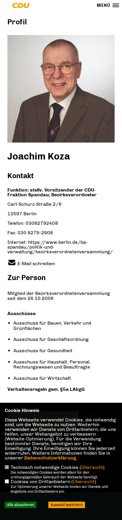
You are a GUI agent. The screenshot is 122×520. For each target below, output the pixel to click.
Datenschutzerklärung (50, 458)
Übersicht (92, 467)
